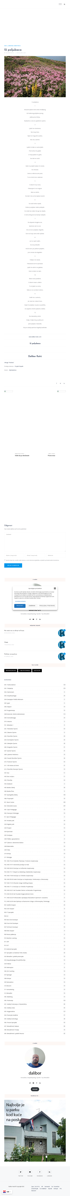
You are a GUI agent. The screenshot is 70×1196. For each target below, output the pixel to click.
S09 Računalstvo (8, 982)
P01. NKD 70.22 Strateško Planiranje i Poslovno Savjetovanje (21, 861)
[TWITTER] (20, 1171)
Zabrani (32, 606)
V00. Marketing (8, 997)
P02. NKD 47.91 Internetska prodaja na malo (16, 864)
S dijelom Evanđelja (25, 670)
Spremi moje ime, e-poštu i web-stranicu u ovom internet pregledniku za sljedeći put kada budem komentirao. (32, 560)
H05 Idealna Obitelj (9, 787)
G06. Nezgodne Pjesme (10, 747)
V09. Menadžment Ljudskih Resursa (14, 1033)
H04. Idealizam (8, 784)
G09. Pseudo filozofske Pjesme (13, 758)
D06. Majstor (8, 707)
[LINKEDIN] (49, 1171)
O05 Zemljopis (8, 835)
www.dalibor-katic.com (35, 337)
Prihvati (20, 606)
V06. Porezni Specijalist (10, 1022)
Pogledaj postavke (47, 606)
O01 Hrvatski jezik (9, 820)
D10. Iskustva (8, 721)
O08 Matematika (9, 846)
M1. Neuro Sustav (9, 802)
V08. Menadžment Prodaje (11, 1030)
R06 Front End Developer (11, 923)
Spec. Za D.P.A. (35, 1186)
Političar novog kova (10, 654)
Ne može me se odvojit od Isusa (14, 630)
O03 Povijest (7, 828)
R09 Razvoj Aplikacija (10, 934)
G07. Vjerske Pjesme (10, 751)
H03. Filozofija (8, 780)
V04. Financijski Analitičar (11, 1015)
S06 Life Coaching (9, 971)
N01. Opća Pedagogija (10, 809)
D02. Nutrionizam (9, 692)
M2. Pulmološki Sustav (10, 806)
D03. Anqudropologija (10, 696)
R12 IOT (6, 945)
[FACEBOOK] (40, 1171)
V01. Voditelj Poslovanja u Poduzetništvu (15, 1004)
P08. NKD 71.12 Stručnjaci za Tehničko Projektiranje (18, 886)
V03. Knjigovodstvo (9, 1011)
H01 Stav (6, 773)
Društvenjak (34, 1188)
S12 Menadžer (8, 993)
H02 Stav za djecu (9, 776)
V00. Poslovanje (8, 1000)
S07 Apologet (8, 975)
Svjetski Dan (37, 670)
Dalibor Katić (35, 356)
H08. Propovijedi (8, 798)
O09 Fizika (7, 850)
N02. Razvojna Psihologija (11, 813)
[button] (55, 588)
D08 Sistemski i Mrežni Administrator (14, 714)
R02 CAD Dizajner (9, 908)
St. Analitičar (43, 1188)
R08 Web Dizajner (9, 931)
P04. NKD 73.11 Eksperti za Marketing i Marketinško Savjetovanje (22, 872)
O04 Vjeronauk (8, 831)
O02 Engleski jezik (9, 824)
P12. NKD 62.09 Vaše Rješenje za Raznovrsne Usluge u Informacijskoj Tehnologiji (26, 901)
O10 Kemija (7, 853)
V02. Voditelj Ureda (9, 1008)
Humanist (47, 1186)
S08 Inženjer (7, 978)
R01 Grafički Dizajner (10, 905)
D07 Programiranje (9, 710)
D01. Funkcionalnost (10, 685)
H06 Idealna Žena (9, 791)
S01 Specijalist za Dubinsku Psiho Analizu (15, 953)
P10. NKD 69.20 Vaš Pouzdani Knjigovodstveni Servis (18, 894)
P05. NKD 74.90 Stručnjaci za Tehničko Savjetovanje (18, 875)
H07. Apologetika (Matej (11, 795)
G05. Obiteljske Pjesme (10, 743)
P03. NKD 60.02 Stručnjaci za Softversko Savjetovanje (19, 868)
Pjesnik (50, 1188)
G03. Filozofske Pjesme (10, 736)
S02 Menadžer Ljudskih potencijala (13, 956)
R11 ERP (6, 941)
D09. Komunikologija (10, 718)
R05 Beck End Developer (11, 920)
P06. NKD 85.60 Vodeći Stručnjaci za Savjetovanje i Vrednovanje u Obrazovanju (26, 879)
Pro (61, 1188)
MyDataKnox (12, 370)
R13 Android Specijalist (10, 949)
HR (42, 1186)
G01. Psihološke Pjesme (11, 729)
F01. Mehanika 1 (8, 725)
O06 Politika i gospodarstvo (12, 839)
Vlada (6, 642)
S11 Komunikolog (9, 989)
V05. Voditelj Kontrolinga (11, 1019)
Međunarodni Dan (11, 670)
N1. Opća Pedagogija (10, 817)
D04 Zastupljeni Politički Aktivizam (13, 699)
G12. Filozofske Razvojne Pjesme (13, 769)
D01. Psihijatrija (8, 688)
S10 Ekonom (7, 986)
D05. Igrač (7, 703)
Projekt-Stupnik (19, 366)
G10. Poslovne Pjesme (10, 762)
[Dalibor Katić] (35, 4)
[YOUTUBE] (30, 1171)
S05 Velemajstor (8, 967)
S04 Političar (7, 964)
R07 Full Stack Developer (11, 927)
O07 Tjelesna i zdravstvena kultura (13, 842)
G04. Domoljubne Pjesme (11, 740)
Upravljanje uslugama (20, 601)
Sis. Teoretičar (55, 1186)
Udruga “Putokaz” (9, 362)
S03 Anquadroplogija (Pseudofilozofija (14, 960)
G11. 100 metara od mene (11, 765)
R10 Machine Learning (10, 938)
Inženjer (56, 1188)
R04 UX (6, 916)
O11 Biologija (8, 857)
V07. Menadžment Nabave (11, 1026)
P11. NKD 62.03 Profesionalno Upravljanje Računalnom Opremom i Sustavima (26, 897)
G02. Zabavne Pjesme (10, 732)
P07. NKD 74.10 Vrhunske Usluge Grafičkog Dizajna (18, 883)
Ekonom (33, 1190)
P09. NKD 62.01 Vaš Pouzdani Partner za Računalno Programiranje (22, 890)
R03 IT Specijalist (9, 912)
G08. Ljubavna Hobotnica (12, 45)
